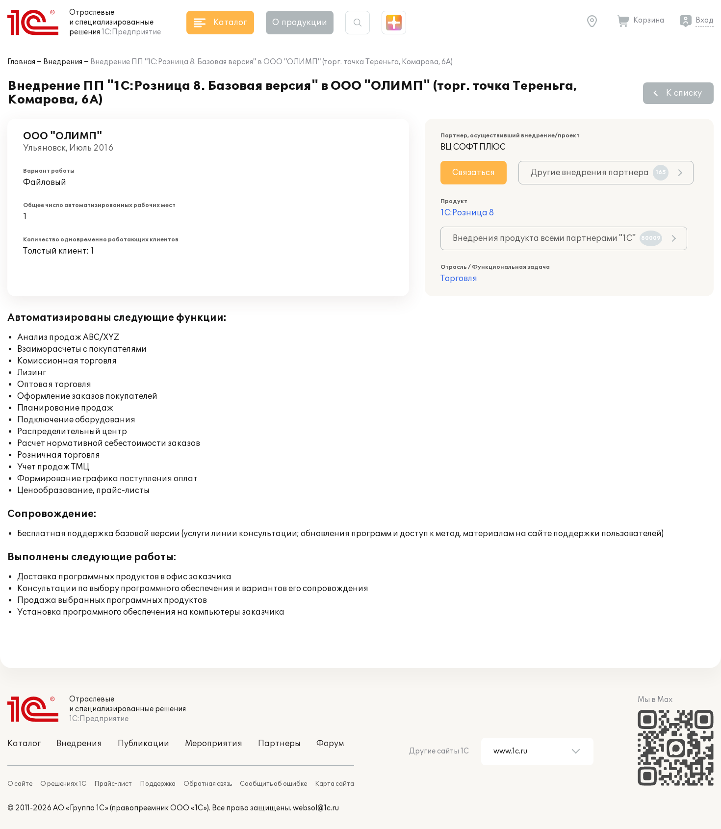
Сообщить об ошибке (273, 784)
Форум (330, 744)
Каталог (24, 744)
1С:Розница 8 (467, 213)
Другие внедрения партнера (598, 173)
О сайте (19, 784)
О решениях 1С (63, 784)
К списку (684, 93)
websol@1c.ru (316, 808)
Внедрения (62, 62)
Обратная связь (207, 784)
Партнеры (279, 744)
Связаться (473, 173)
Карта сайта (334, 784)
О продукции (299, 22)
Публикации (143, 744)
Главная (21, 62)
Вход (704, 20)
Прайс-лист (113, 784)
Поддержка (158, 784)
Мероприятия (213, 744)
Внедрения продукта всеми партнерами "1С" (557, 238)
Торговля (458, 279)
